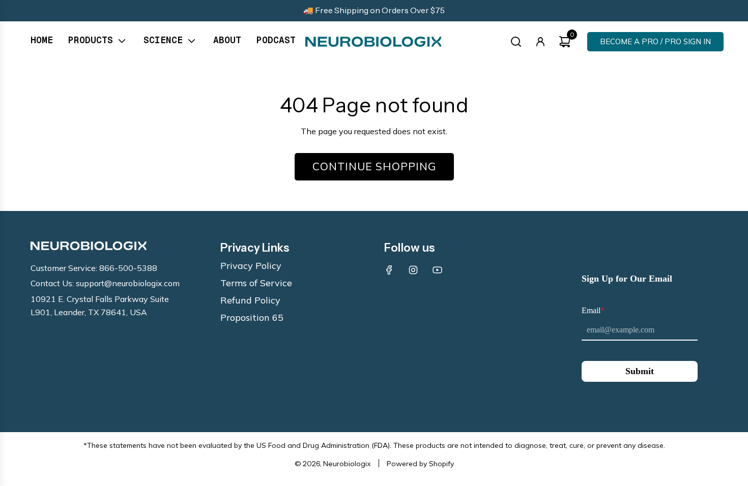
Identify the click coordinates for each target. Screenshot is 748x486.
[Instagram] (413, 270)
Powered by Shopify (420, 463)
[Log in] (540, 41)
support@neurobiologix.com (128, 283)
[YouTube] (437, 270)
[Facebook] (389, 270)
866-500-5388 (128, 268)
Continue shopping (374, 166)
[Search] (516, 41)
